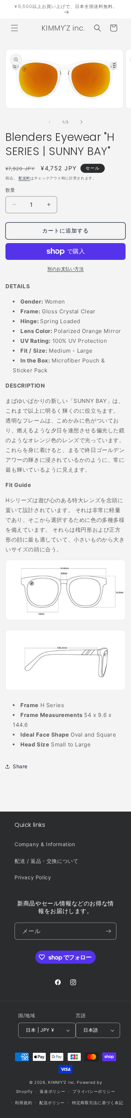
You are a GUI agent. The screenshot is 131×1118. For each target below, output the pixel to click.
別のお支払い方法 (65, 268)
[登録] (108, 931)
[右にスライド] (82, 122)
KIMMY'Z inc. (61, 1082)
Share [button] (20, 766)
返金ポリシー (52, 1091)
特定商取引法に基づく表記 (97, 1102)
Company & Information (45, 844)
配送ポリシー (52, 1102)
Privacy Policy (33, 877)
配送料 (24, 178)
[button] (15, 28)
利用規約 (23, 1102)
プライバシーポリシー (93, 1091)
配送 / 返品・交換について (46, 861)
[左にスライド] (49, 122)
